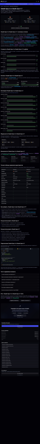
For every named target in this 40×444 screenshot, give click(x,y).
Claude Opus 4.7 (29, 18)
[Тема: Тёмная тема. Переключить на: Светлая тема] (36, 1)
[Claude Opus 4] (10, 19)
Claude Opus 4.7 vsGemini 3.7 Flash (6, 355)
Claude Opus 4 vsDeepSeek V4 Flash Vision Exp (7, 344)
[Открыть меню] (38, 1)
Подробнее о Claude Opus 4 (14, 300)
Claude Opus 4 (10, 18)
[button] (30, 35)
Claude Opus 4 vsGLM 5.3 (5, 347)
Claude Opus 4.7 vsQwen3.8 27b (5, 352)
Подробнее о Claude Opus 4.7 (25, 300)
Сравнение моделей (6, 6)
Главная (2, 6)
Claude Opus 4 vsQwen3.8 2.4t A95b (6, 360)
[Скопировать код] (38, 248)
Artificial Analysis (12, 92)
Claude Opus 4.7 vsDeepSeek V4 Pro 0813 (7, 365)
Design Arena (16, 92)
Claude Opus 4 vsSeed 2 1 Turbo (5, 357)
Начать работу (19, 315)
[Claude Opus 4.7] (29, 19)
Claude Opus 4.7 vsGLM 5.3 (5, 349)
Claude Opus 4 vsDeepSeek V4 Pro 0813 (6, 363)
